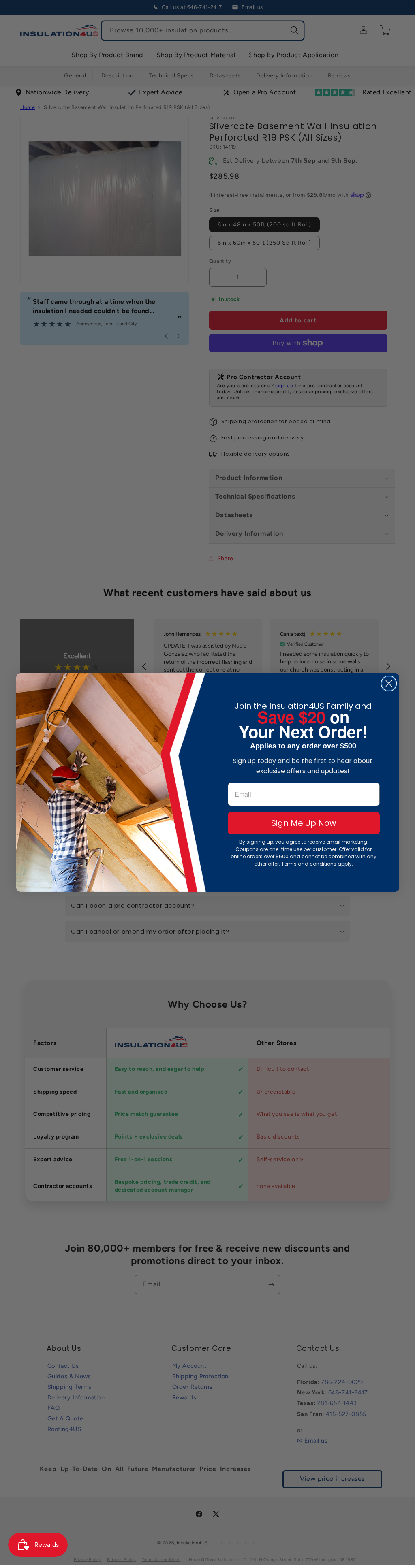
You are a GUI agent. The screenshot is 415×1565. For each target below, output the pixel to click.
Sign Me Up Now (303, 823)
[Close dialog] (389, 683)
